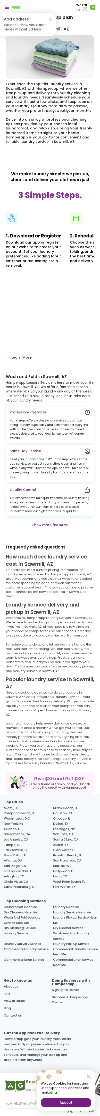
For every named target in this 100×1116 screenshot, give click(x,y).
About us (11, 986)
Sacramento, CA (17, 834)
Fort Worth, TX (64, 887)
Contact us (13, 1015)
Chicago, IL (61, 818)
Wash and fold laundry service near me (22, 920)
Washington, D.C (17, 818)
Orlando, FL (12, 829)
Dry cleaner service (68, 928)
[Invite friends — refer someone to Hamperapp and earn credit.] (50, 783)
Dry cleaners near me (20, 912)
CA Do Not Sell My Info (21, 1104)
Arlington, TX (14, 876)
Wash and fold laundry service (71, 936)
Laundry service (16, 933)
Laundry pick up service (71, 944)
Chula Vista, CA (16, 882)
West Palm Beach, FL (69, 882)
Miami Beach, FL (65, 808)
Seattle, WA (62, 866)
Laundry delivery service (22, 944)
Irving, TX (60, 876)
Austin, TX (60, 845)
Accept (66, 1102)
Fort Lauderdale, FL (18, 871)
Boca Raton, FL (15, 855)
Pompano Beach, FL (19, 813)
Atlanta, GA (13, 860)
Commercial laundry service (26, 949)
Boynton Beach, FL (67, 855)
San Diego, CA (15, 866)
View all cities (14, 1001)
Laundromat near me (20, 907)
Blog (7, 1008)
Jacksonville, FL (15, 850)
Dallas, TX (60, 824)
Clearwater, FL (64, 850)
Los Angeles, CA (16, 839)
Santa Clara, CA (65, 839)
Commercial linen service (24, 960)
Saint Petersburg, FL (19, 887)
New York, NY (13, 824)
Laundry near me (66, 907)
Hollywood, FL (63, 871)
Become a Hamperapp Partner (70, 1000)
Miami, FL (10, 808)
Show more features (50, 525)
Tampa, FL (12, 845)
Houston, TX (62, 813)
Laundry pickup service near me (75, 920)
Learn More (21, 357)
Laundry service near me (72, 912)
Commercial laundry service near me (75, 952)
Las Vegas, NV (64, 829)
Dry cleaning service (20, 928)
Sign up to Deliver (65, 990)
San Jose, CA (63, 834)
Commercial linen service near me (73, 962)
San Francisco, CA (67, 860)
